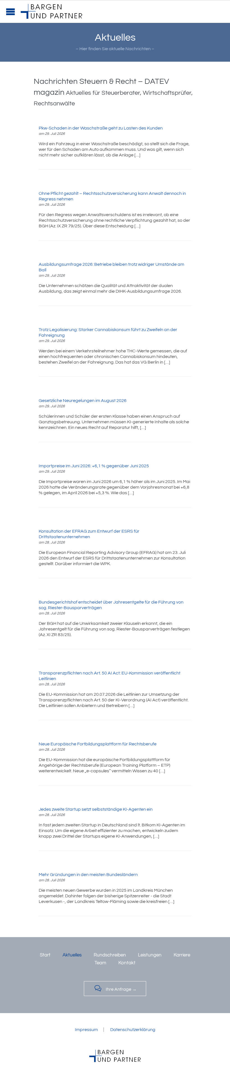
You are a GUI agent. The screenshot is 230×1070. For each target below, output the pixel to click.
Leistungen (150, 955)
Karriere (182, 955)
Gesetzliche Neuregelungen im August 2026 (83, 400)
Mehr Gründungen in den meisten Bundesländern (88, 874)
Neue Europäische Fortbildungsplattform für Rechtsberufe (98, 744)
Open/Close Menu (10, 12)
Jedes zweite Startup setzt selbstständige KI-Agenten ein (96, 809)
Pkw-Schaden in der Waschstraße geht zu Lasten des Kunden (101, 128)
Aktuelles (72, 955)
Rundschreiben (110, 955)
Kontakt (126, 962)
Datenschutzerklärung (132, 1029)
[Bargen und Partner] (51, 11)
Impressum (86, 1029)
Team (100, 962)
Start (45, 955)
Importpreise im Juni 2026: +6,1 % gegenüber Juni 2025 (94, 466)
